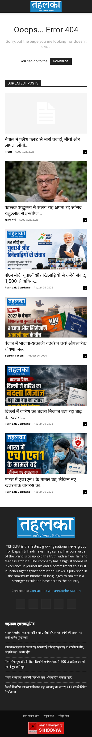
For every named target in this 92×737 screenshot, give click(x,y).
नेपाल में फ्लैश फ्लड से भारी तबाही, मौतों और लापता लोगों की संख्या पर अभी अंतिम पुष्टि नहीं (43, 635)
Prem (8, 151)
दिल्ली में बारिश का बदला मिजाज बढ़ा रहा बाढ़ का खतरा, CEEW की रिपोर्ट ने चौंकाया (46, 689)
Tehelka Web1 (14, 355)
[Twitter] (58, 604)
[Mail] (33, 604)
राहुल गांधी (49, 716)
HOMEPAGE (60, 61)
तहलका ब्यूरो (10, 219)
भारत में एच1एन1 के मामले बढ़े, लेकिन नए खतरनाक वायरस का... (40, 482)
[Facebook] (20, 604)
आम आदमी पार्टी (31, 716)
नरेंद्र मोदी (64, 716)
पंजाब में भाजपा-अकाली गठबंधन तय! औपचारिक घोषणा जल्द (38, 677)
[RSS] (46, 604)
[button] (8, 6)
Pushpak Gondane (17, 287)
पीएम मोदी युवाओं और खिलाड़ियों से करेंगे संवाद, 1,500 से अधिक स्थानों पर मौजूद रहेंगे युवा (45, 664)
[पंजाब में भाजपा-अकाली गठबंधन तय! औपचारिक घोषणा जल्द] (46, 317)
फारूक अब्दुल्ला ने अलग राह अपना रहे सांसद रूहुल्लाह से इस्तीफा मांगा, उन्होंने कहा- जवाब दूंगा (44, 649)
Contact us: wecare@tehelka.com (55, 590)
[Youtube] (71, 604)
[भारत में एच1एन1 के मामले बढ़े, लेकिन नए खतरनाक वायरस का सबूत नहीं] (46, 453)
